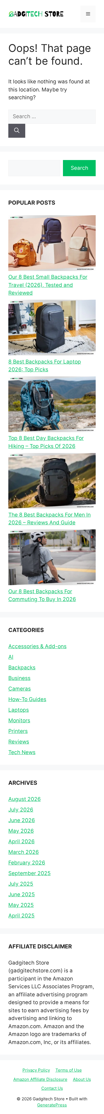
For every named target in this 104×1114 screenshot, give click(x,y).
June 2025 (21, 894)
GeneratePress (52, 1105)
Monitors (19, 720)
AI (10, 657)
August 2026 (24, 799)
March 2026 (23, 852)
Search (79, 168)
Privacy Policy (36, 1070)
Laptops (18, 710)
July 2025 (20, 884)
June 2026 (21, 820)
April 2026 (21, 841)
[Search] (16, 131)
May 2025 (21, 905)
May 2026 (21, 831)
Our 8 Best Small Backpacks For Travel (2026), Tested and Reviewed (47, 285)
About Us (82, 1079)
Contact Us (52, 1088)
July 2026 (20, 810)
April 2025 (21, 915)
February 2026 (26, 862)
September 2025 (29, 873)
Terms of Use (68, 1070)
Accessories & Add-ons (37, 646)
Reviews (18, 741)
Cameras (19, 689)
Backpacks (21, 667)
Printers (18, 731)
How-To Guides (27, 699)
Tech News (21, 752)
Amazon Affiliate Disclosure (40, 1079)
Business (19, 678)
